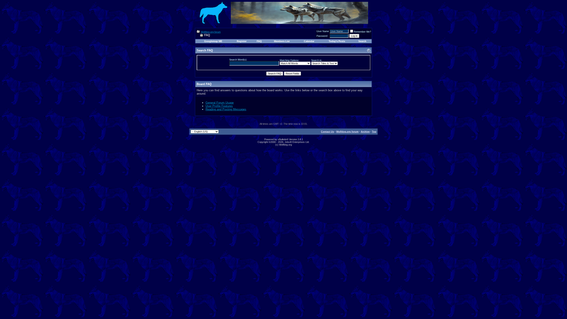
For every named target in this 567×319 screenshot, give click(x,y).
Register (242, 41)
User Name (323, 31)
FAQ (259, 41)
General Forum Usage (220, 102)
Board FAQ (204, 84)
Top (374, 131)
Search (362, 41)
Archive (365, 131)
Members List (282, 41)
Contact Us (327, 131)
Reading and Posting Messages (226, 109)
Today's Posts (337, 41)
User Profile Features (219, 106)
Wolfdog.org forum (211, 32)
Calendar (309, 41)
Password (322, 36)
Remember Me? (362, 31)
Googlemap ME (213, 41)
